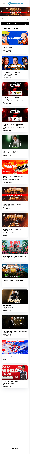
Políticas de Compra (15, 451)
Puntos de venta (15, 448)
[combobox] (15, 19)
